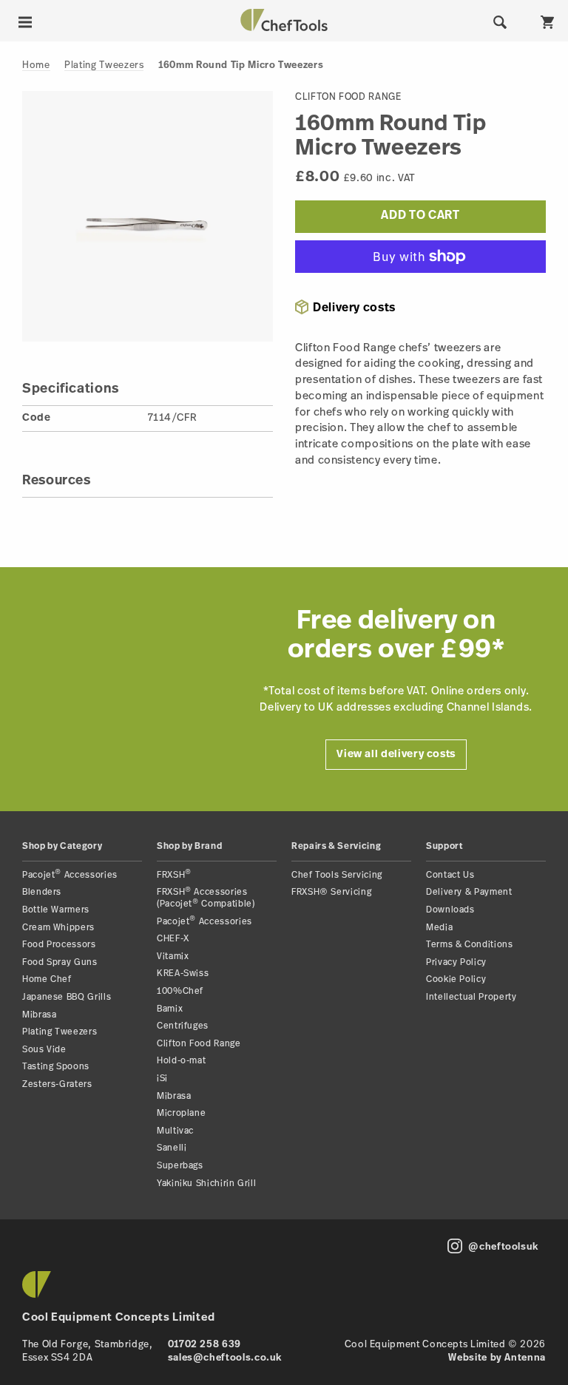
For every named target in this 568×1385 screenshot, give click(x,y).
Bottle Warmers (55, 910)
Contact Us (450, 875)
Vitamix (173, 956)
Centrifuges (183, 1026)
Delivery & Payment (469, 892)
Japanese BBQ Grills (66, 997)
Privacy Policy (456, 962)
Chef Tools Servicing (336, 875)
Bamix (170, 1009)
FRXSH (174, 875)
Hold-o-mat (181, 1061)
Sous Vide (44, 1050)
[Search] (500, 22)
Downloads (450, 910)
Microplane (181, 1113)
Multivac (175, 1131)
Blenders (41, 892)
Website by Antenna (497, 1358)
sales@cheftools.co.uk (225, 1358)
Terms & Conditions (469, 945)
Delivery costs (354, 308)
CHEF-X (173, 939)
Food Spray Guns (60, 962)
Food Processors (59, 945)
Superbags (180, 1166)
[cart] (547, 22)
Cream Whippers (58, 928)
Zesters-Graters (57, 1084)
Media (439, 928)
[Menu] (25, 22)
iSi (162, 1078)
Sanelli (171, 1148)
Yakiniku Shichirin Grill (206, 1183)
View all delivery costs (396, 754)
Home (36, 65)
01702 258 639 (204, 1345)
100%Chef (180, 991)
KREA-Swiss (183, 973)
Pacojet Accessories (70, 875)
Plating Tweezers (103, 65)
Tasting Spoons (55, 1067)
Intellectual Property (471, 997)
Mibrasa (39, 1015)
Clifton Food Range (199, 1044)
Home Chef (47, 979)
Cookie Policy (456, 979)
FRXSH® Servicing (331, 892)
